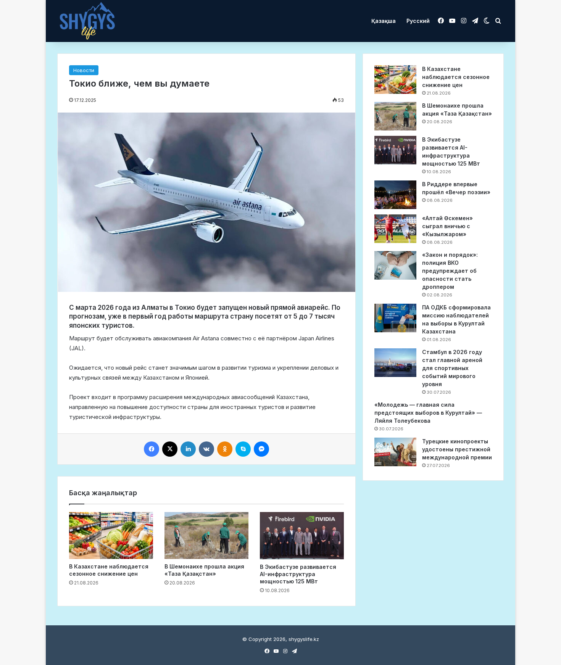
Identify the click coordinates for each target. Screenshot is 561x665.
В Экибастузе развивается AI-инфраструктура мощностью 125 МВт (298, 574)
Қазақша (383, 21)
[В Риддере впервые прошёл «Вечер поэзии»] (395, 194)
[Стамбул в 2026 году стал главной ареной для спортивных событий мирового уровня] (395, 362)
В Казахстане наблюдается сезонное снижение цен (456, 77)
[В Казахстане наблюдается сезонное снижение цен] (111, 535)
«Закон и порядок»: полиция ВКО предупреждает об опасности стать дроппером (450, 270)
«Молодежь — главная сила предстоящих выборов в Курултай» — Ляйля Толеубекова (428, 412)
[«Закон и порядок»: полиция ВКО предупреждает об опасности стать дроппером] (395, 265)
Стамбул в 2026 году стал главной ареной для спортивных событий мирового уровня (452, 368)
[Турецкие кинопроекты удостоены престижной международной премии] (395, 452)
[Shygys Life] (87, 21)
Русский (418, 21)
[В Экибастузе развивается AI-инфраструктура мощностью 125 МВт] (302, 535)
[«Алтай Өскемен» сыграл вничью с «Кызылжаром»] (395, 228)
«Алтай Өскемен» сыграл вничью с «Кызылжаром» (447, 226)
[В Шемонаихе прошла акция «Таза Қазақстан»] (206, 535)
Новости (83, 70)
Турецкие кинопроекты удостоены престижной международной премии (457, 449)
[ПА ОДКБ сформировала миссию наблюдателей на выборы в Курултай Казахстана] (395, 318)
